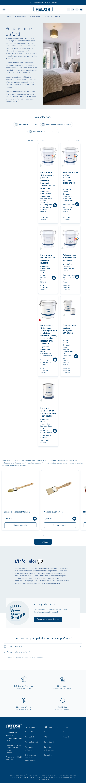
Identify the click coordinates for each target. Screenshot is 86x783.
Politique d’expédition (36, 777)
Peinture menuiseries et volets (45, 132)
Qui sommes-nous (69, 732)
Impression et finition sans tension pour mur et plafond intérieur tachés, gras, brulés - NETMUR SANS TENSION (48, 334)
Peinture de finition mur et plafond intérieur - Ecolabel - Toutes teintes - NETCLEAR (48, 180)
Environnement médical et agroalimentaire (31, 758)
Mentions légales (44, 779)
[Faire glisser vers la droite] (47, 535)
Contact (66, 737)
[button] (4, 9)
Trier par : (31, 140)
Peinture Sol (29, 737)
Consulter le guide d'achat (48, 619)
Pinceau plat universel (54, 511)
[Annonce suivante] (81, 2)
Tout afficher (43, 542)
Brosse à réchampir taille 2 (17, 511)
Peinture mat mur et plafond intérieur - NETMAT (47, 259)
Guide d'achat (49, 742)
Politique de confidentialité (68, 775)
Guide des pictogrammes (49, 748)
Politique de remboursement (48, 775)
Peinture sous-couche (28, 124)
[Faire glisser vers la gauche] (38, 535)
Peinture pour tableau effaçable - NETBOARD (69, 329)
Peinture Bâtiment (31, 742)
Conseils (47, 732)
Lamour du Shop (32, 775)
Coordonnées (50, 777)
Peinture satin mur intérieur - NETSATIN (70, 258)
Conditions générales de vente (65, 777)
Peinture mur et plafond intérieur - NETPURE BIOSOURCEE (70, 177)
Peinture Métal (30, 732)
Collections (48, 755)
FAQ (45, 737)
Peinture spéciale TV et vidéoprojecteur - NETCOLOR (48, 412)
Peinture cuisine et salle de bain (58, 124)
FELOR (17, 775)
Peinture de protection (29, 748)
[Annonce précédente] (4, 2)
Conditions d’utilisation (21, 777)
